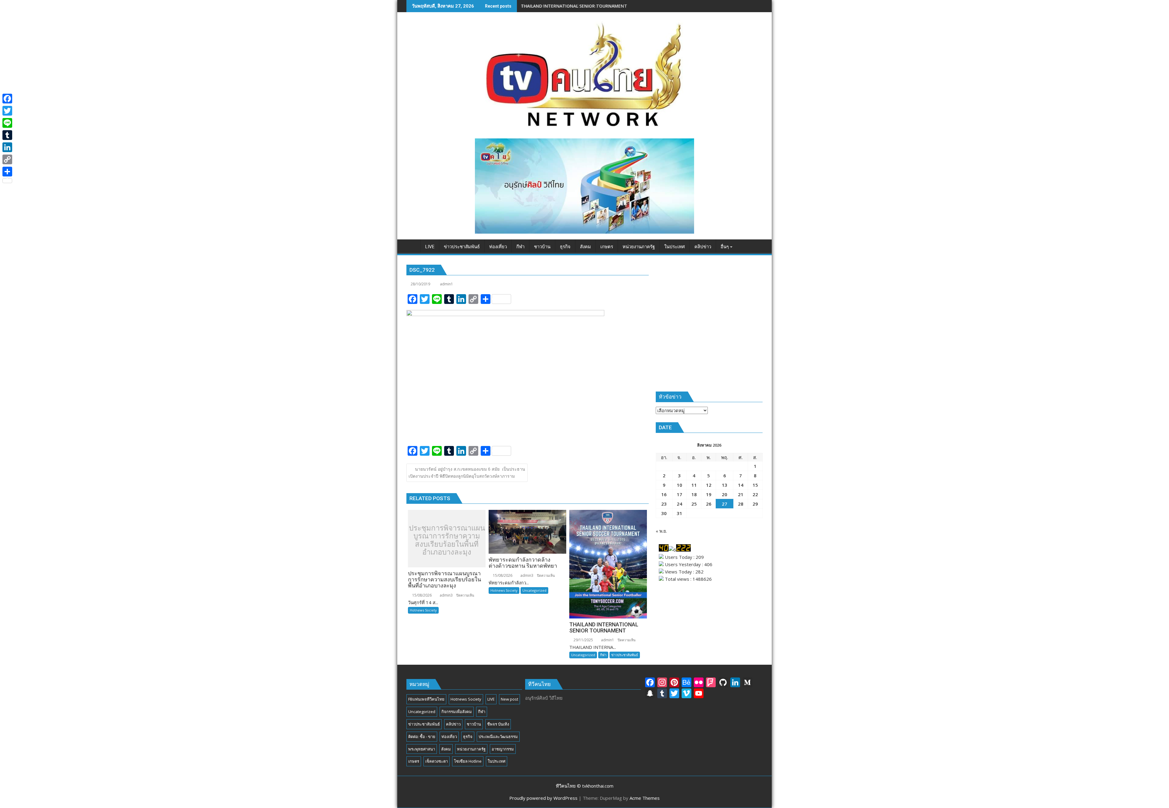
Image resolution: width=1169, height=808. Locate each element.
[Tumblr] (7, 135)
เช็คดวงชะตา (436, 761)
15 (755, 485)
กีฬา (603, 655)
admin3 (446, 595)
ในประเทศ (496, 761)
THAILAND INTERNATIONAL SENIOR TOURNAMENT (574, 6)
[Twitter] (7, 111)
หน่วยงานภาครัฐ (471, 749)
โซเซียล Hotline (468, 761)
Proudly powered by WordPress (543, 798)
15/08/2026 (421, 595)
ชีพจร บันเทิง (498, 724)
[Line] (7, 123)
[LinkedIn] (7, 147)
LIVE (491, 699)
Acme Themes (645, 798)
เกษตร (413, 761)
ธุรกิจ (467, 736)
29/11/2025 (583, 640)
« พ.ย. (661, 531)
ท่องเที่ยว (449, 736)
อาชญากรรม (503, 749)
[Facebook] (7, 98)
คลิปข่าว (453, 724)
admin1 (446, 284)
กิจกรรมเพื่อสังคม (456, 711)
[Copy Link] (7, 159)
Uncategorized (534, 590)
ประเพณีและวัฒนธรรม (498, 736)
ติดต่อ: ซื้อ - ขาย (421, 736)
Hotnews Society (423, 610)
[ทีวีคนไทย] (412, 245)
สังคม (446, 749)
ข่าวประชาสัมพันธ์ (624, 655)
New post (509, 699)
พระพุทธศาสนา (421, 749)
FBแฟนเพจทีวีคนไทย (426, 699)
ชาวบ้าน (474, 724)
